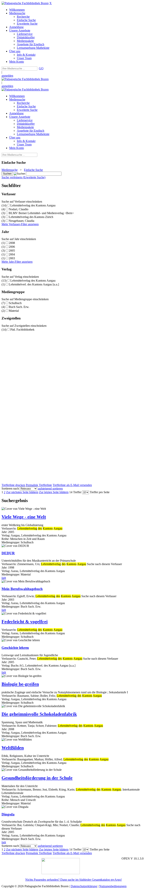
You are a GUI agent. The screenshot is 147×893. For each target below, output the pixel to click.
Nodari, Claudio (18, 209)
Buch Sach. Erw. (19, 306)
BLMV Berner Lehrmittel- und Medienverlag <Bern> (41, 213)
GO (41, 68)
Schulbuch (15, 303)
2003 (12, 258)
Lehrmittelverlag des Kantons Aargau (33, 205)
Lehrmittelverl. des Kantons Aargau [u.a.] (34, 284)
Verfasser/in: (9, 528)
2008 (12, 242)
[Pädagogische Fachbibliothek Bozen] (25, 3)
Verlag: (6, 535)
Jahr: (5, 532)
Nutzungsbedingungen (113, 886)
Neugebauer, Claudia (21, 220)
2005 (12, 250)
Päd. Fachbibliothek (22, 329)
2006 (12, 246)
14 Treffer (75, 492)
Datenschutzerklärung (84, 886)
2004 (12, 254)
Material (14, 310)
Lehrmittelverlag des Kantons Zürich (31, 217)
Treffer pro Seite (99, 492)
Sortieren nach (10, 488)
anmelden (7, 75)
